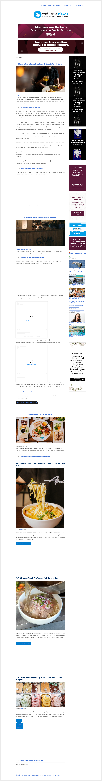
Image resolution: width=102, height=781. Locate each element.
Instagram (19, 727)
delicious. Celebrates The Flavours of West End (40, 415)
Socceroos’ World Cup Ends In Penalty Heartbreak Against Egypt (31, 168)
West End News (43, 5)
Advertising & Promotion (56, 775)
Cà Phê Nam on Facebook (23, 643)
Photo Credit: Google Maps (21, 95)
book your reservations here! (27, 402)
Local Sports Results (80, 5)
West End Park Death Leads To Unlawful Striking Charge (30, 107)
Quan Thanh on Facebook (23, 543)
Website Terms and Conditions (25, 775)
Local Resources (65, 5)
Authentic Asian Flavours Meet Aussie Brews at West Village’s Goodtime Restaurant (35, 456)
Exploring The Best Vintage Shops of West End (28, 391)
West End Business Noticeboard (54, 5)
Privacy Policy (18, 775)
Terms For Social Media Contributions (45, 775)
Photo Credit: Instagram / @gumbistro (23, 249)
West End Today (18, 774)
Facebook (21, 529)
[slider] (78, 159)
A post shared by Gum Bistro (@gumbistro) (32, 336)
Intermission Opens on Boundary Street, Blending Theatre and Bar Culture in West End (40, 64)
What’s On (72, 5)
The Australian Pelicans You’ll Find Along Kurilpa (76, 268)
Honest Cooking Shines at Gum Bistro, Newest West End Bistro (40, 217)
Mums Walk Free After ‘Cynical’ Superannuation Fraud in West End (32, 257)
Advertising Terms (35, 775)
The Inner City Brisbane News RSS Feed (77, 253)
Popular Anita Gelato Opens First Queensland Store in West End (31, 760)
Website (19, 720)
